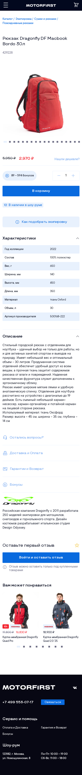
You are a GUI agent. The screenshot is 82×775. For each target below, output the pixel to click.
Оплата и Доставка (15, 728)
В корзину (41, 191)
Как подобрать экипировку (44, 222)
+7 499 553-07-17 (18, 702)
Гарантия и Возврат (54, 728)
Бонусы (8, 734)
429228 (8, 53)
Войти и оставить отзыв (41, 558)
